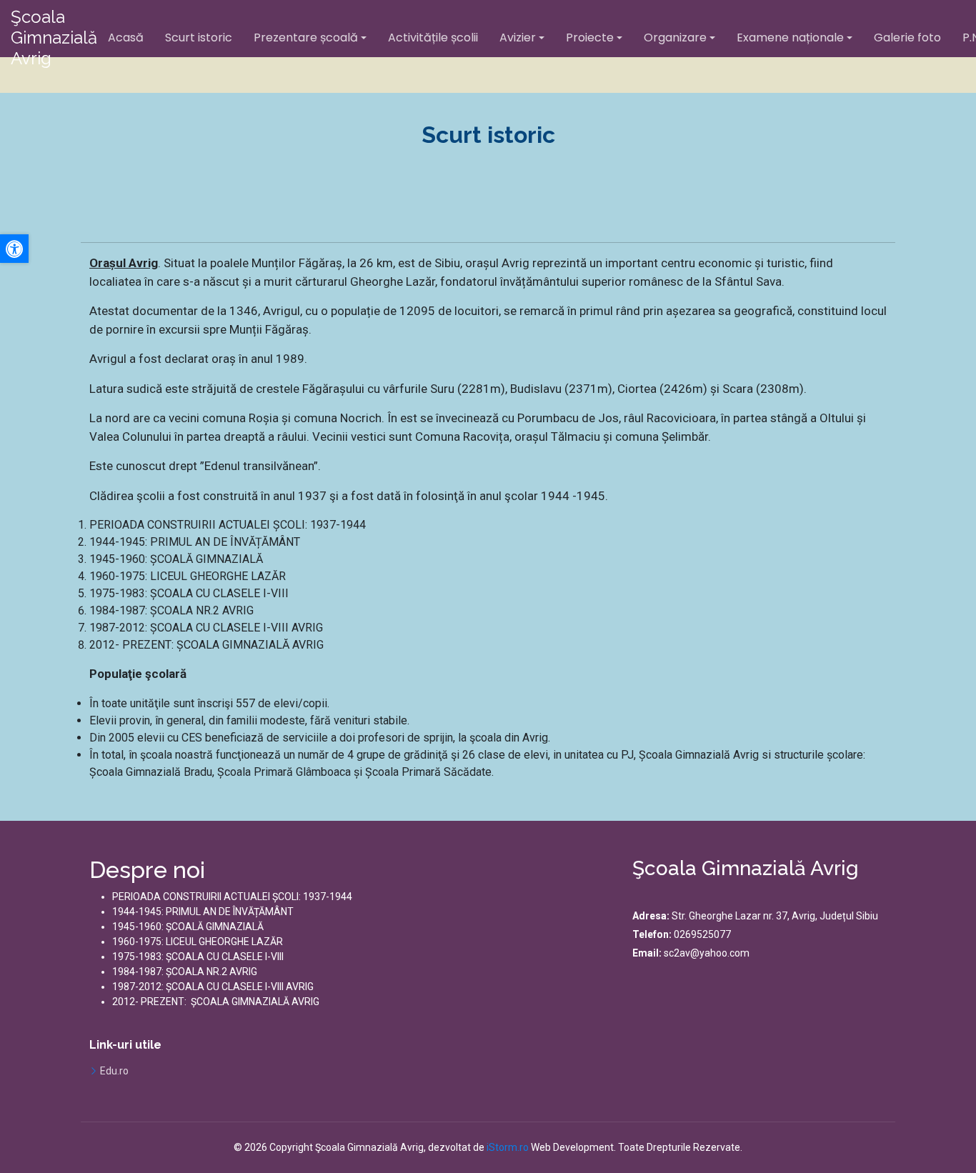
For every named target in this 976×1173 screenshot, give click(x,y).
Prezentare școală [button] (306, 37)
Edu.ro (114, 1071)
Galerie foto (907, 37)
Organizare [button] (675, 37)
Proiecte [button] (590, 37)
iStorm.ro (508, 1147)
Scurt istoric (198, 37)
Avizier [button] (517, 37)
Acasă (126, 37)
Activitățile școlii (433, 37)
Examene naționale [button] (790, 37)
